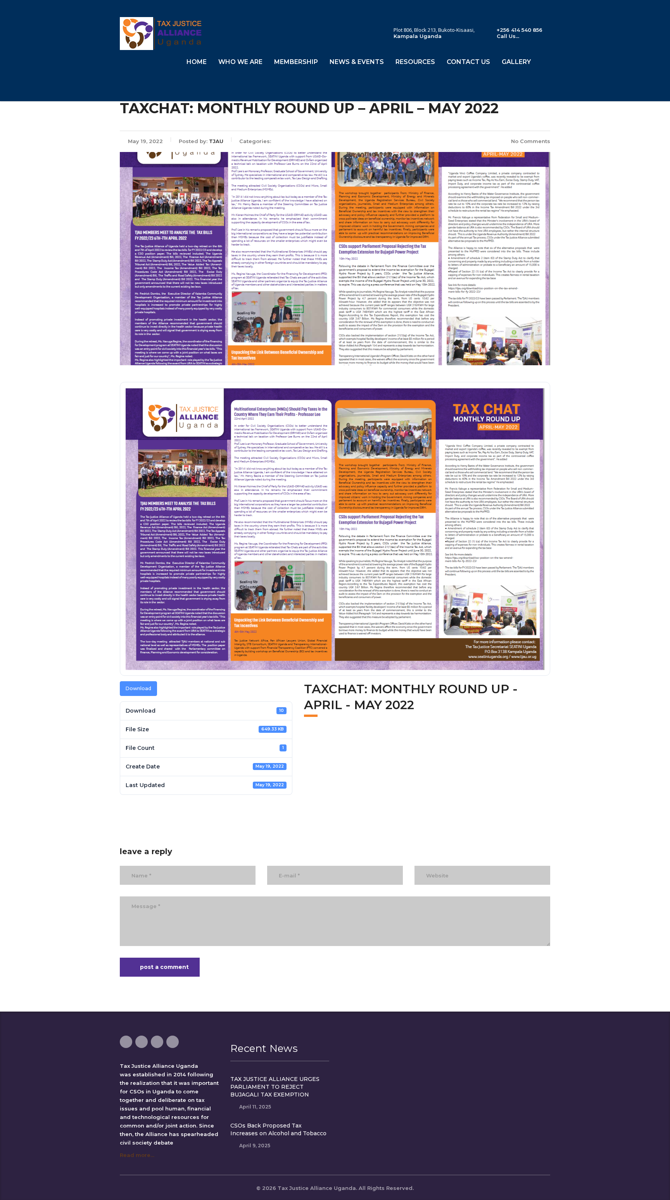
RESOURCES (415, 62)
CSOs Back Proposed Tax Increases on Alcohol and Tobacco (278, 1129)
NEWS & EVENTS (357, 62)
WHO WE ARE (240, 62)
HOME (196, 62)
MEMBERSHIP (296, 62)
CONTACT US (468, 62)
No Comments (530, 141)
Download (138, 688)
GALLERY (516, 62)
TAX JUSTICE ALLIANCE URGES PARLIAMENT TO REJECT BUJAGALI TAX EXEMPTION (274, 1087)
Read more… (137, 1155)
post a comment (164, 966)
